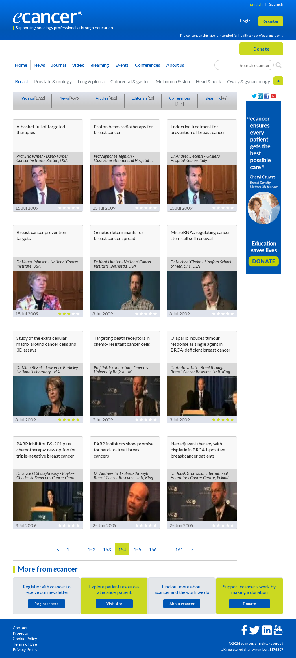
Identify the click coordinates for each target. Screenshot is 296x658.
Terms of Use (25, 644)
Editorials (140, 98)
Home (21, 65)
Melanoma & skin (173, 81)
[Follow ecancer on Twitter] (254, 629)
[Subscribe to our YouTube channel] (273, 96)
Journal (58, 65)
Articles (102, 98)
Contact (20, 627)
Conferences (147, 65)
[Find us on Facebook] (266, 96)
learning (100, 65)
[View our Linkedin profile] (260, 96)
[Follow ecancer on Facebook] (244, 629)
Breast (21, 81)
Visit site (114, 603)
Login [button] (245, 20)
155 (137, 549)
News (39, 65)
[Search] (278, 65)
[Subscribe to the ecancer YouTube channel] (278, 629)
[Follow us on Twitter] (254, 96)
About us (175, 65)
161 (179, 549)
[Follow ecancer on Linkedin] (267, 629)
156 (153, 549)
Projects (20, 633)
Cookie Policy (25, 638)
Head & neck (208, 81)
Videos (27, 98)
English (256, 4)
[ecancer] (49, 16)
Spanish (276, 4)
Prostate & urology (53, 81)
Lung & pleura (91, 81)
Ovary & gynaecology (248, 81)
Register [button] (270, 20)
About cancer (182, 603)
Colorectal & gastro (129, 81)
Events (122, 65)
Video (78, 65)
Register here (46, 603)
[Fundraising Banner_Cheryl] (263, 186)
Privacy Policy (25, 649)
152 (91, 549)
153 (107, 549)
